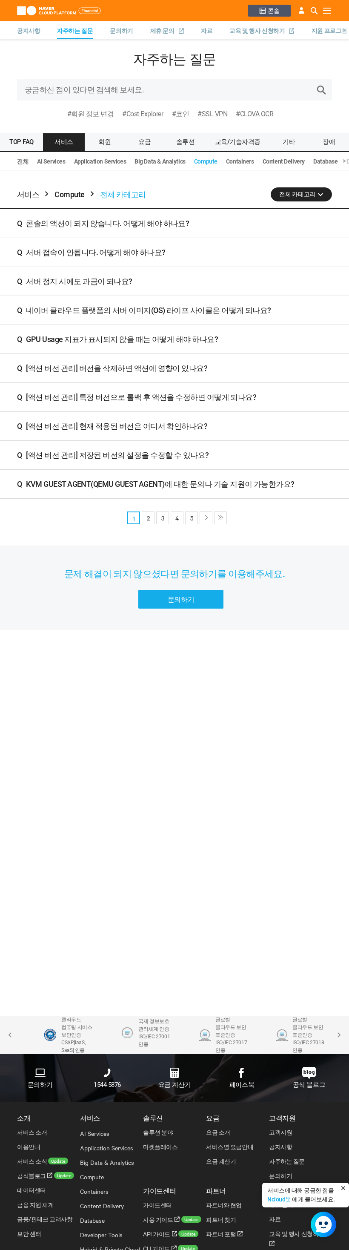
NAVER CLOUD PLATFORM (61, 10)
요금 (144, 142)
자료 (206, 31)
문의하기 (121, 31)
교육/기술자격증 (237, 142)
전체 (23, 161)
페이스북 (241, 1085)
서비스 (63, 142)
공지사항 (28, 31)
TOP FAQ (21, 142)
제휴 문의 (162, 31)
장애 (329, 142)
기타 (289, 142)
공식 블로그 (309, 1085)
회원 (104, 142)
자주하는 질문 (75, 31)
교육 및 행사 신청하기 (257, 31)
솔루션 (185, 142)
